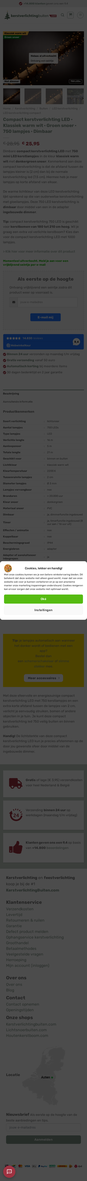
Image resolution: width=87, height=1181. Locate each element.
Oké (43, 599)
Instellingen (43, 610)
